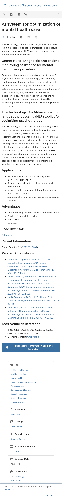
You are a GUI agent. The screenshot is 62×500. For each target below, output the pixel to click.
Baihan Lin (7, 235)
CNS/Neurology (17, 476)
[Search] (4, 14)
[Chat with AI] (11, 14)
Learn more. (9, 489)
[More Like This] (28, 37)
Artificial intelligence (19, 370)
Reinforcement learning (21, 389)
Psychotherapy (17, 385)
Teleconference (17, 401)
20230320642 (29, 247)
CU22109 (15, 451)
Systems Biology (18, 439)
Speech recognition (19, 393)
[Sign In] (58, 14)
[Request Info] (21, 37)
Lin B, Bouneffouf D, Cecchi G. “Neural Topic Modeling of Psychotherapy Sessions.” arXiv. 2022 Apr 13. (33, 301)
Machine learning (18, 374)
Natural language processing (23, 381)
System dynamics (18, 397)
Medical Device (17, 480)
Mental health (16, 377)
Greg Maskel (33, 336)
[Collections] (18, 14)
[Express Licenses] (25, 14)
